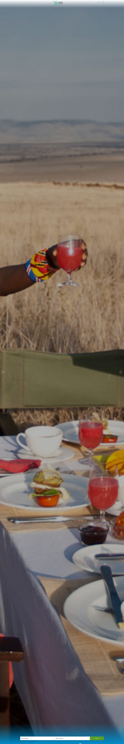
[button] (3, 372)
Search (97, 738)
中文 (99, 2)
